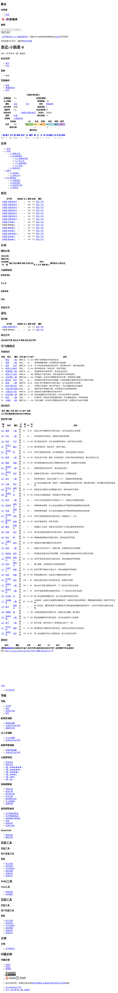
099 (2, 537)
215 (2, 628)
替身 (7, 548)
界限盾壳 (49, 104)
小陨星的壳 (18, 118)
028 (2, 463)
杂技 (7, 441)
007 (2, 436)
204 (2, 617)
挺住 (7, 479)
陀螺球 (8, 612)
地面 (18, 135)
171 (2, 601)
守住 (7, 436)
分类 (3, 686)
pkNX (58, 37)
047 (2, 479)
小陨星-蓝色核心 (8, 236)
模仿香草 (8, 648)
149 (2, 575)
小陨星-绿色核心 (8, 231)
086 (2, 532)
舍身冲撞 (9, 395)
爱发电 (8, 969)
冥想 (7, 564)
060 (2, 495)
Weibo (8, 967)
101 (2, 543)
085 (2, 527)
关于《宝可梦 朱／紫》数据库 (18, 990)
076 (2, 516)
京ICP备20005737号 (13, 987)
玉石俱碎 (9, 377)
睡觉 (7, 527)
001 (2, 431)
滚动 (7, 366)
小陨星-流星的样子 (28, 113)
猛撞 (7, 383)
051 (2, 484)
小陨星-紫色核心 (8, 239)
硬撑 (7, 457)
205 (2, 623)
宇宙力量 (9, 389)
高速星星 (9, 371)
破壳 (7, 397)
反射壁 (8, 505)
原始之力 (9, 374)
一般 (3, 135)
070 (2, 500)
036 (2, 473)
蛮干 (7, 623)
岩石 (15, 104)
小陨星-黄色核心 (8, 228)
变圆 (7, 363)
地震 (7, 575)
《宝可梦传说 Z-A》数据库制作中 (14, 37)
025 (2, 457)
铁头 (7, 537)
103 (2, 548)
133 (2, 569)
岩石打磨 (9, 386)
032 (2, 468)
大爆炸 (8, 400)
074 (2, 505)
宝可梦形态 (10, 690)
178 (2, 607)
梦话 (7, 500)
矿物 (15, 116)
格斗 (7, 135)
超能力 (51, 135)
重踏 (7, 463)
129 (2, 564)
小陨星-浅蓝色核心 (9, 234)
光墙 (7, 511)
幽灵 (31, 135)
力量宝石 (9, 392)
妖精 (63, 135)
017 (2, 447)
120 (2, 559)
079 (2, 521)
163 (2, 591)
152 (2, 585)
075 (2, 511)
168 (2, 596)
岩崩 (7, 532)
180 (2, 612)
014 (2, 441)
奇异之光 (9, 368)
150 (2, 580)
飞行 (27, 104)
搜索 (3, 25)
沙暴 (7, 484)
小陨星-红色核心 (8, 222)
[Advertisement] (59, 668)
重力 (7, 607)
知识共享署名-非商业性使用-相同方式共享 (48, 983)
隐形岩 (8, 380)
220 (2, 633)
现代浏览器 (27, 41)
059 (2, 489)
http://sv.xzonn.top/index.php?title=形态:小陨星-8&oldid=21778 (29, 651)
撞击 (7, 360)
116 (2, 553)
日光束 (8, 596)
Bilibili (8, 965)
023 (2, 452)
